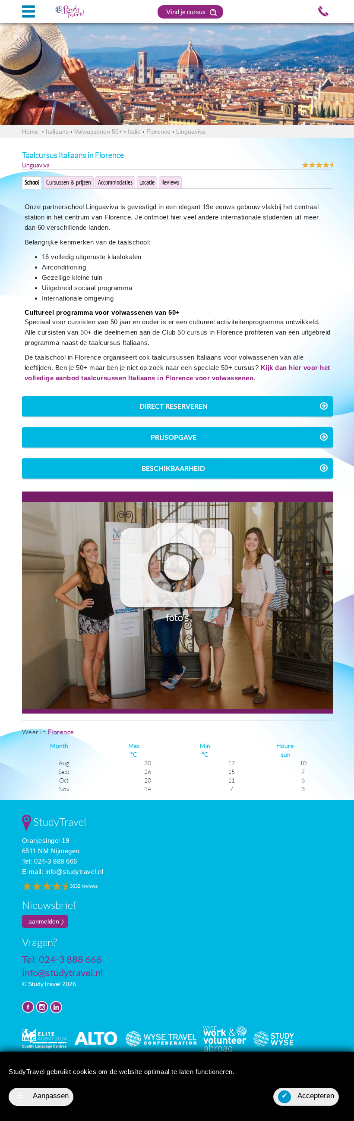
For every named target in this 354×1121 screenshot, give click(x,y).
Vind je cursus (186, 12)
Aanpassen (43, 1096)
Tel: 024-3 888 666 (49, 861)
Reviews (170, 182)
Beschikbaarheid (173, 468)
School (32, 182)
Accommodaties (115, 182)
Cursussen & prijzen (68, 182)
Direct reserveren (173, 406)
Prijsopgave (173, 437)
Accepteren (307, 1096)
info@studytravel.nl (74, 871)
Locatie (147, 182)
